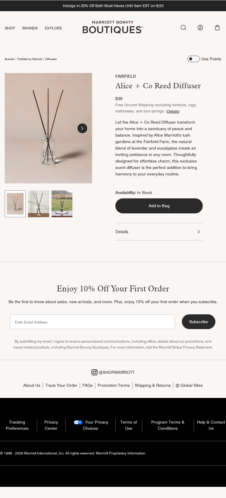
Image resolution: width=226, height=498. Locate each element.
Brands (9, 59)
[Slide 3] (61, 203)
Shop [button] (10, 28)
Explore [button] (53, 28)
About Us (31, 385)
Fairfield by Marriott (29, 59)
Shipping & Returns (153, 385)
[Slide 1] (15, 203)
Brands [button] (30, 28)
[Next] (82, 128)
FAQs (87, 385)
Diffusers (51, 59)
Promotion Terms (114, 385)
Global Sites (191, 385)
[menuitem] (13, 28)
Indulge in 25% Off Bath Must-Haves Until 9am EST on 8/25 (113, 5)
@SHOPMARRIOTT (116, 372)
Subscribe (198, 321)
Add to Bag (159, 205)
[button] (217, 27)
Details (173, 111)
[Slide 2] (38, 203)
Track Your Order (61, 385)
